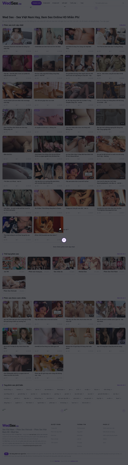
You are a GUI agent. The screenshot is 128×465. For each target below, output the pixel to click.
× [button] (64, 240)
